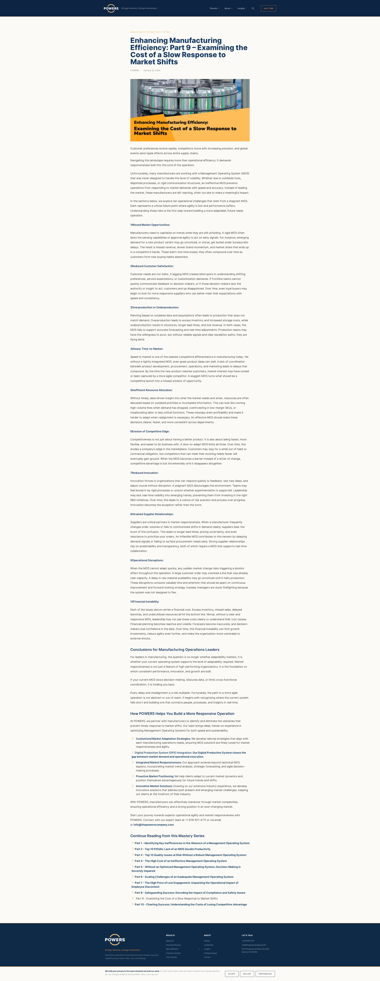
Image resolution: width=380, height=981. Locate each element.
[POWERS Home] (111, 8)
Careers (207, 957)
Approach (170, 940)
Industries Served (173, 953)
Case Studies (171, 957)
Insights (241, 8)
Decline (247, 974)
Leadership (208, 945)
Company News (210, 953)
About (227, 8)
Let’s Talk (268, 8)
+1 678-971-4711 (248, 940)
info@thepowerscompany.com (154, 824)
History (207, 940)
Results (213, 8)
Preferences (265, 974)
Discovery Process (173, 945)
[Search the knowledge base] (253, 8)
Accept (231, 974)
